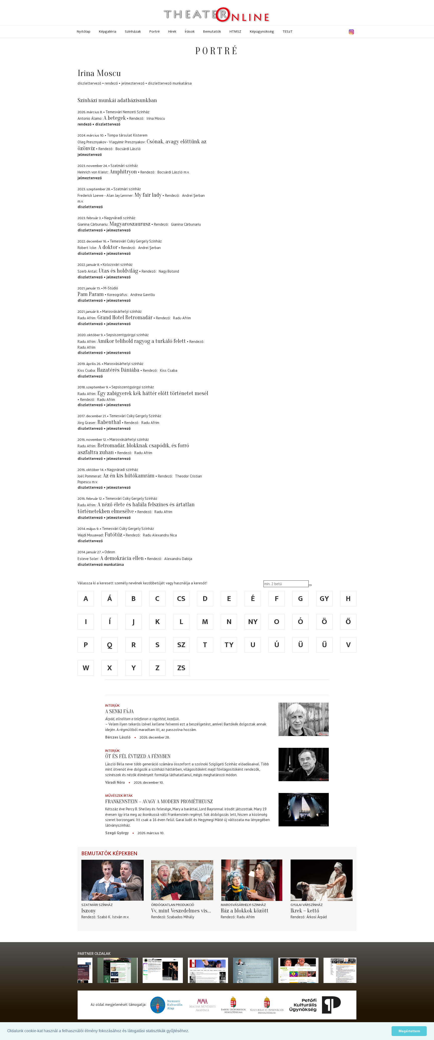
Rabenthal (109, 422)
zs (181, 668)
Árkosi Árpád (316, 916)
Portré (154, 31)
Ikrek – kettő (305, 910)
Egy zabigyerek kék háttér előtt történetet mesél (152, 393)
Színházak (133, 31)
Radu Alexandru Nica (160, 535)
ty (229, 645)
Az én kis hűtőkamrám (128, 475)
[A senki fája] (304, 719)
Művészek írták (119, 795)
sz (181, 645)
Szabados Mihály (180, 916)
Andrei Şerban (193, 195)
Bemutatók (212, 31)
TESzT (288, 31)
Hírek (172, 31)
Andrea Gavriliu (142, 294)
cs (181, 598)
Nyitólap (83, 31)
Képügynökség (262, 31)
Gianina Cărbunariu (186, 224)
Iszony (88, 910)
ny (253, 622)
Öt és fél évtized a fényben (138, 756)
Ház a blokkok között (244, 910)
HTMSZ (235, 31)
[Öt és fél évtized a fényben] (304, 764)
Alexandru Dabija (178, 558)
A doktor (108, 247)
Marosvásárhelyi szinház (243, 904)
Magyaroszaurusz (130, 224)
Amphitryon (123, 171)
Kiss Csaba (168, 370)
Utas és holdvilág (118, 271)
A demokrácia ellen (122, 558)
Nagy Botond (169, 271)
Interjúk (112, 705)
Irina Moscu (155, 118)
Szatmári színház (97, 904)
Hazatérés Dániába (118, 370)
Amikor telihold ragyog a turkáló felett (141, 341)
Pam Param (91, 294)
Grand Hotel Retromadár (124, 317)
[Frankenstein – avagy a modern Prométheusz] (304, 809)
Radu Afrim (182, 318)
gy (324, 598)
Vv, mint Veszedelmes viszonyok (182, 910)
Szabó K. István (109, 916)
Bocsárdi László (128, 148)
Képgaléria (107, 31)
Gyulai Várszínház (307, 904)
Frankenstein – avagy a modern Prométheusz (159, 802)
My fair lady (148, 195)
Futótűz (113, 534)
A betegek (114, 118)
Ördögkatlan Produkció (172, 904)
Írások (190, 31)
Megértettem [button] (409, 1031)
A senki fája (119, 711)
